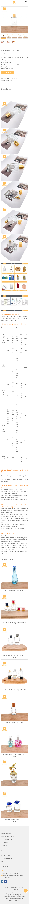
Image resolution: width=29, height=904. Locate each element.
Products (14, 888)
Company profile (6, 855)
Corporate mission (7, 858)
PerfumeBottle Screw (11, 78)
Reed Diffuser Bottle (7, 836)
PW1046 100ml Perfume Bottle (14, 590)
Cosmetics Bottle (6, 839)
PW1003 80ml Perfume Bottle (14, 788)
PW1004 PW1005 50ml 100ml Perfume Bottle (14, 820)
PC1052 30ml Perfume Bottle (15, 723)
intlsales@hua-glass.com (10, 873)
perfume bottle (11, 893)
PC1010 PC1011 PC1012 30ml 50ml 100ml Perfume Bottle (14, 690)
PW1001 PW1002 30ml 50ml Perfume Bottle (14, 755)
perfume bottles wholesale (15, 899)
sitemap (15, 890)
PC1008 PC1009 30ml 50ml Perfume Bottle (14, 656)
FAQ (2, 861)
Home (7, 888)
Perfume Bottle (6, 833)
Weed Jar (4, 846)
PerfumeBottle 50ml (7, 80)
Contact (21, 888)
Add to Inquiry (7, 72)
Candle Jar (4, 843)
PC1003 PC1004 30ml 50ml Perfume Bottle (14, 623)
